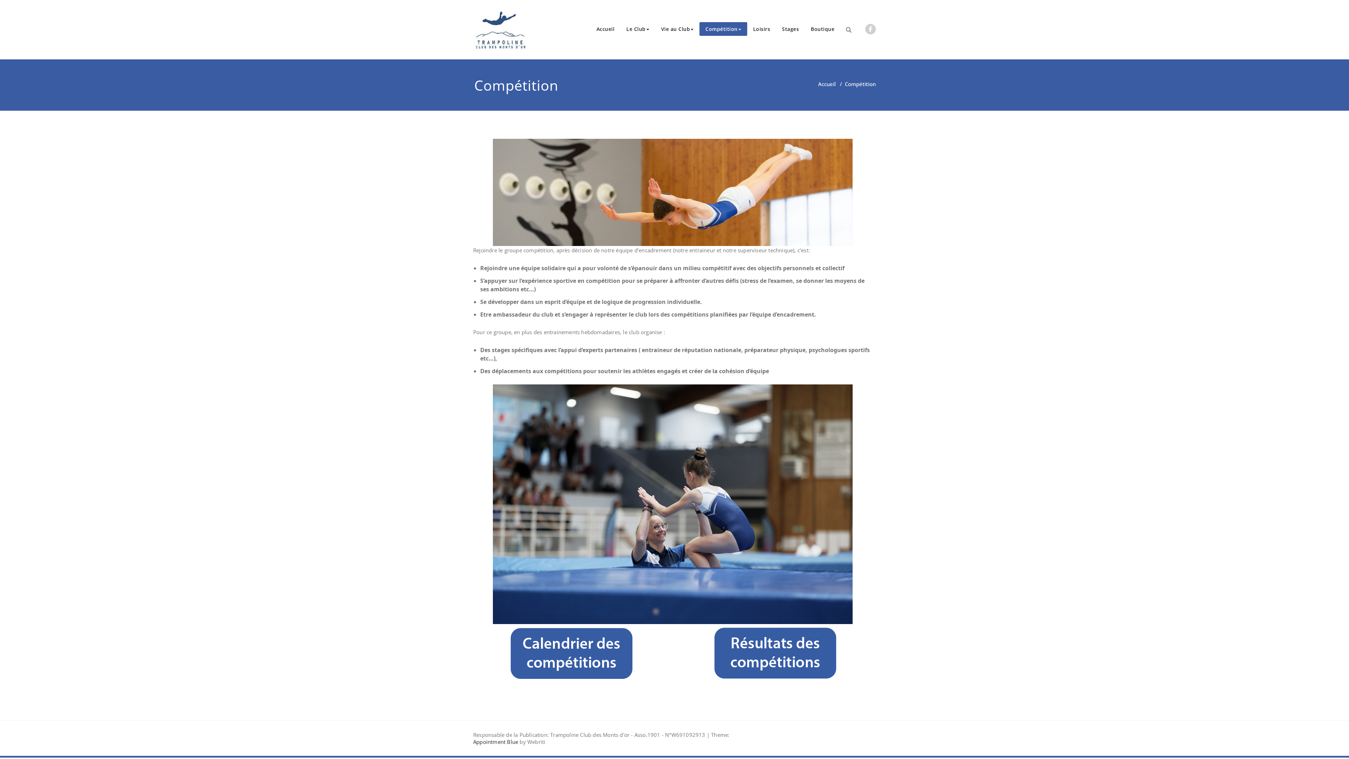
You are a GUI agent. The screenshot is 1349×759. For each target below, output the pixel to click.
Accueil (606, 29)
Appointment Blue (495, 741)
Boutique (822, 29)
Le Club (636, 29)
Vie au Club (675, 29)
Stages (790, 29)
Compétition (721, 29)
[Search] (849, 30)
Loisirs (761, 29)
